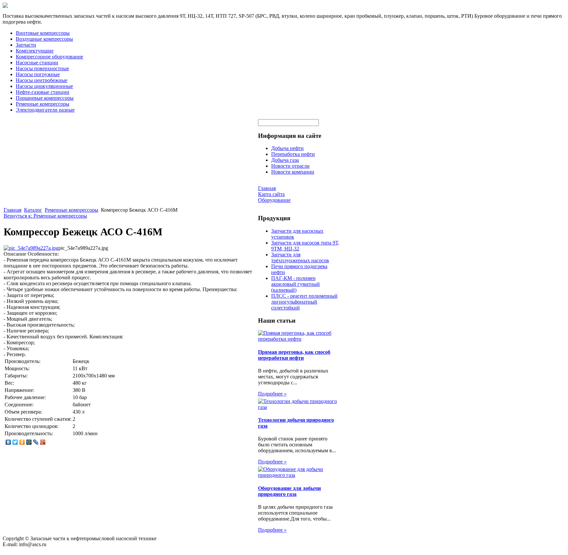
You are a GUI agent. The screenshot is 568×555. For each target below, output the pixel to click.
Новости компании (292, 172)
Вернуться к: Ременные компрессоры (45, 216)
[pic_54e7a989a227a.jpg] (31, 248)
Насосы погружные (38, 74)
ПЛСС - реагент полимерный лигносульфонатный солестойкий (304, 301)
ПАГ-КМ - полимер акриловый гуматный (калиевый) (295, 284)
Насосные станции (37, 62)
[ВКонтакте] (8, 442)
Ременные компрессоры (42, 104)
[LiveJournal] (36, 442)
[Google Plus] (42, 442)
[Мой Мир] (29, 442)
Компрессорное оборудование (49, 56)
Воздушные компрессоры (44, 39)
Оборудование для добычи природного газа (289, 491)
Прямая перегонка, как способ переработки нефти (294, 355)
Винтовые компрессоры (43, 33)
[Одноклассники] (22, 442)
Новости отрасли (290, 166)
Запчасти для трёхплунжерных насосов (300, 257)
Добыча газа (285, 160)
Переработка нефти (293, 154)
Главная (12, 210)
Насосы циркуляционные (44, 86)
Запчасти (26, 45)
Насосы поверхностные (42, 68)
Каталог (33, 210)
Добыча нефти (287, 148)
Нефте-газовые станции (42, 92)
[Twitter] (15, 442)
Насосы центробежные (41, 80)
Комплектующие (35, 50)
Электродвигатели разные (45, 110)
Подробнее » (272, 393)
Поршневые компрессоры (45, 98)
